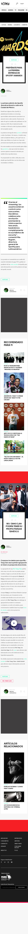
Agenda (10, 10)
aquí (15, 650)
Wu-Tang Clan (4, 552)
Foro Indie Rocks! (18, 847)
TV (15, 10)
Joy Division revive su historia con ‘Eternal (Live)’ (12, 807)
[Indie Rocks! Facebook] (2, 862)
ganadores (6, 149)
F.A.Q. (16, 850)
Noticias (4, 24)
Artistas (17, 841)
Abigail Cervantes (8, 91)
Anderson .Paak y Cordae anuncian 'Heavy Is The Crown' (13, 398)
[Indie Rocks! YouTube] (12, 862)
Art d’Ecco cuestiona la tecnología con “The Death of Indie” (13, 435)
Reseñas (10, 24)
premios (19, 133)
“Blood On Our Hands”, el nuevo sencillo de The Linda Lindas (13, 458)
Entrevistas (18, 838)
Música (4, 10)
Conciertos (17, 24)
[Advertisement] (14, 315)
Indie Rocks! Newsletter (7, 884)
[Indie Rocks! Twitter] (5, 862)
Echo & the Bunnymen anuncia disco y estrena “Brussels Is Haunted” (13, 367)
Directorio (18, 843)
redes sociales (14, 264)
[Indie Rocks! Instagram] (9, 862)
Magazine (21, 10)
